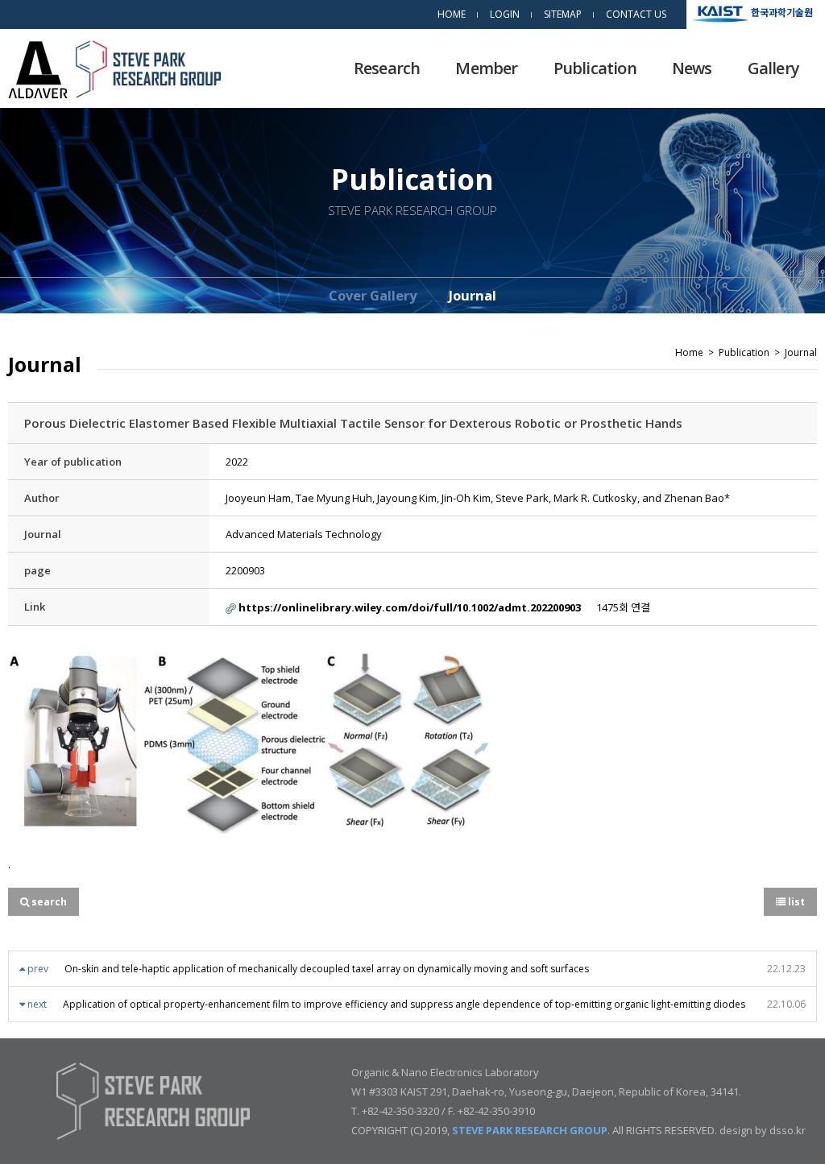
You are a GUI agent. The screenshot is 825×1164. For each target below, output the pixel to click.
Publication (594, 68)
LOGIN (505, 14)
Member (486, 68)
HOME (451, 14)
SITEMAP (563, 14)
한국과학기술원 (782, 12)
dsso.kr (787, 1130)
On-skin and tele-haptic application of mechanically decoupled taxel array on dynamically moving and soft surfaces (326, 969)
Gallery (773, 68)
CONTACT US (636, 14)
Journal (472, 295)
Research (387, 68)
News (692, 68)
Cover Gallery (373, 295)
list (795, 902)
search (48, 902)
